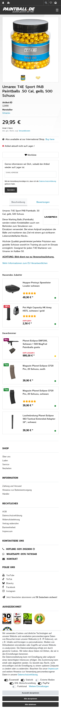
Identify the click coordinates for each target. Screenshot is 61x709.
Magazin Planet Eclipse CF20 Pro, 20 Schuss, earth (38, 367)
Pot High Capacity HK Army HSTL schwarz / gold (37, 309)
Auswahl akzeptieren (30, 693)
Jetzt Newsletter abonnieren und (31, 597)
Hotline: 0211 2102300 (19, 549)
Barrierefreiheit (8, 527)
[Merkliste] (51, 2)
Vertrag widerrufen (10, 523)
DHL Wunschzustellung (25, 683)
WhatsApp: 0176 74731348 (21, 554)
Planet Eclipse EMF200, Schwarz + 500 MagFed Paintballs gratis (35, 343)
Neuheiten (6, 468)
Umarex (6, 113)
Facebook (10, 587)
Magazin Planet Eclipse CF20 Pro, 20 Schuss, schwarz (38, 392)
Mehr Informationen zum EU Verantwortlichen (25, 263)
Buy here (50, 139)
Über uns (6, 457)
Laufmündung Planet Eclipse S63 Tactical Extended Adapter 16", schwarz (39, 418)
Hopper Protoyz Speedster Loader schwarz (37, 284)
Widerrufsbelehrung (11, 520)
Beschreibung (18, 202)
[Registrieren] (9, 2)
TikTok (8, 579)
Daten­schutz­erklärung (28, 675)
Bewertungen (43, 202)
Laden (5, 461)
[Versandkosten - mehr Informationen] (24, 131)
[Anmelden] (3, 2)
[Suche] (46, 2)
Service (5, 464)
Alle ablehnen (30, 704)
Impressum (7, 531)
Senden (11, 190)
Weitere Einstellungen (39, 686)
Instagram (10, 591)
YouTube (10, 575)
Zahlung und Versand (11, 486)
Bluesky (10, 583)
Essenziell (14, 680)
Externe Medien (47, 680)
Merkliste (31, 155)
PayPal (46, 683)
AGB (4, 512)
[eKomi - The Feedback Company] (39, 618)
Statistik (29, 680)
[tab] (18, 202)
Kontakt (12, 559)
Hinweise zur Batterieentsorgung (17, 490)
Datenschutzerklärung (12, 515)
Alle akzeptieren (30, 699)
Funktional (22, 686)
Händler (5, 494)
